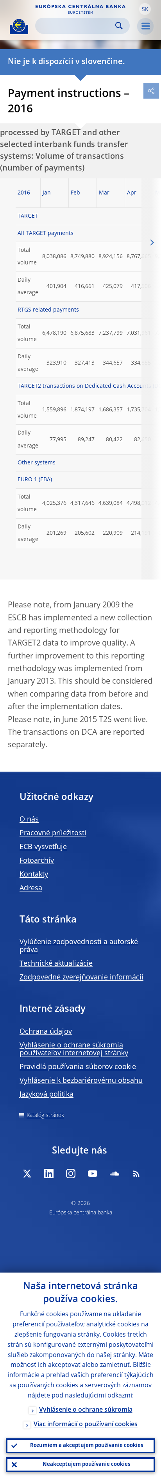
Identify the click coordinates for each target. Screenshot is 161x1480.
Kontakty (34, 874)
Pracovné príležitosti (53, 833)
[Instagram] (70, 1173)
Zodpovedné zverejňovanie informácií (81, 977)
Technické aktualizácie (56, 963)
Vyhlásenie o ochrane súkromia (85, 1410)
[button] (145, 9)
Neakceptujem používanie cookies (86, 1464)
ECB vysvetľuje (43, 847)
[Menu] (145, 26)
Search (119, 26)
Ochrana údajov (46, 1031)
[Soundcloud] (114, 1173)
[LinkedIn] (48, 1173)
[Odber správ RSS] (136, 1173)
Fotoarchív (37, 860)
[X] (27, 1173)
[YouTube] (92, 1173)
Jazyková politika (46, 1094)
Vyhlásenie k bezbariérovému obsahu (81, 1080)
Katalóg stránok (45, 1115)
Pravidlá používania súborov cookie (78, 1067)
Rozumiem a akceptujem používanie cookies (86, 1445)
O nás (29, 819)
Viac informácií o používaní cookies (86, 1424)
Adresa (31, 888)
